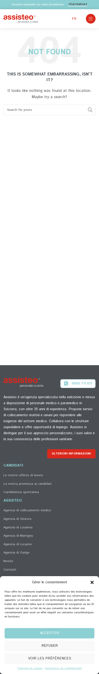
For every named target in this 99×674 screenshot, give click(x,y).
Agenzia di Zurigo (16, 552)
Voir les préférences (49, 658)
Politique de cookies (30, 668)
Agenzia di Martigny (18, 535)
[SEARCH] (90, 110)
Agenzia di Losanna (17, 527)
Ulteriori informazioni (71, 453)
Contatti (9, 569)
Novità (8, 561)
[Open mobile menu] (91, 18)
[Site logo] (20, 18)
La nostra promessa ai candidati (27, 483)
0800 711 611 (82, 383)
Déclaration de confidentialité (63, 668)
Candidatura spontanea (21, 492)
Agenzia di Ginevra (17, 519)
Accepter (49, 633)
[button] (92, 582)
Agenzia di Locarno (17, 544)
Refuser (49, 645)
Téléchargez (77, 4)
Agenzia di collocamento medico (27, 510)
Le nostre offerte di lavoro (23, 475)
